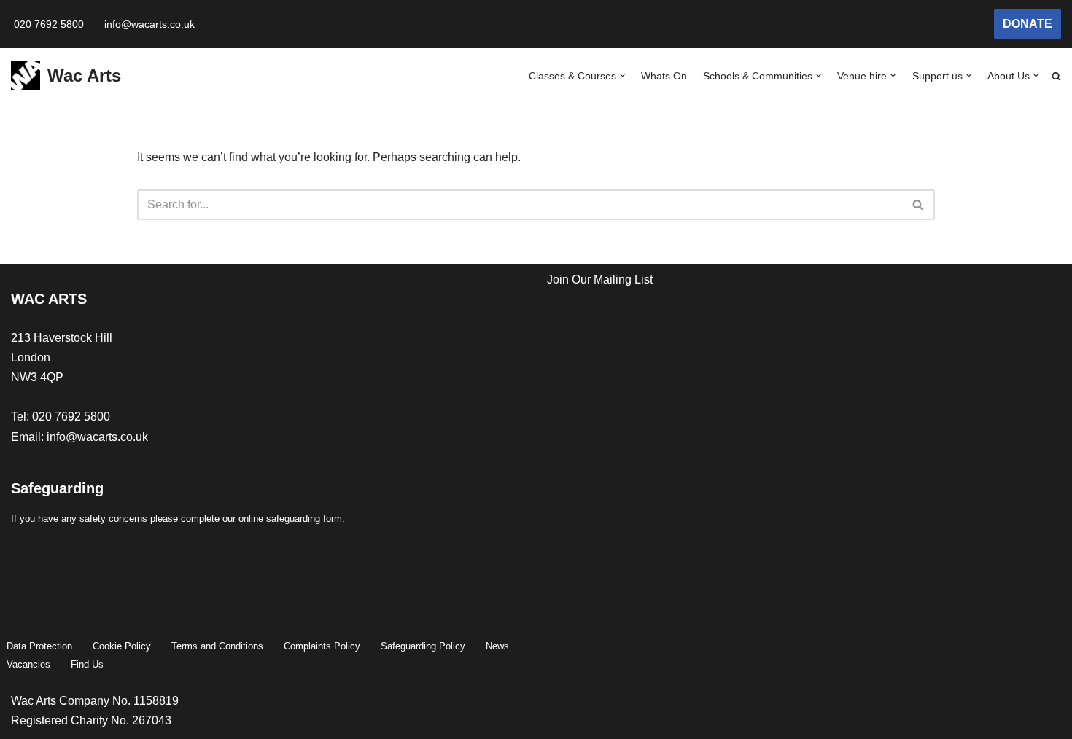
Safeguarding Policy (423, 646)
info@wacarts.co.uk (149, 24)
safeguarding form (304, 518)
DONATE (1027, 23)
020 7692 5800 (49, 24)
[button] (622, 75)
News (497, 646)
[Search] (918, 204)
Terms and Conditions (217, 646)
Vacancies (28, 664)
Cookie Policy (122, 646)
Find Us (87, 664)
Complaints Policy (322, 646)
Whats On (664, 76)
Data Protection (39, 646)
